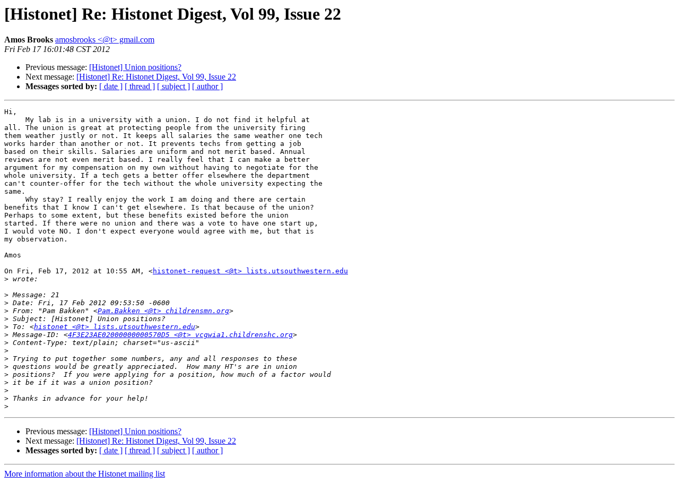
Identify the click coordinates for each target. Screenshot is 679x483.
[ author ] (207, 86)
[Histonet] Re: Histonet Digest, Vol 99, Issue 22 (156, 76)
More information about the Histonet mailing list (84, 473)
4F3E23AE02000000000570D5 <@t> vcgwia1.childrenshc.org (180, 335)
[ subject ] (173, 86)
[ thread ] (140, 86)
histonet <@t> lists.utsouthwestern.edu (114, 327)
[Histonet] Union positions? (135, 67)
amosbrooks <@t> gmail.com (104, 39)
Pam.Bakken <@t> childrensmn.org (163, 311)
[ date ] (111, 86)
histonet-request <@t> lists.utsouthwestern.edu (250, 271)
